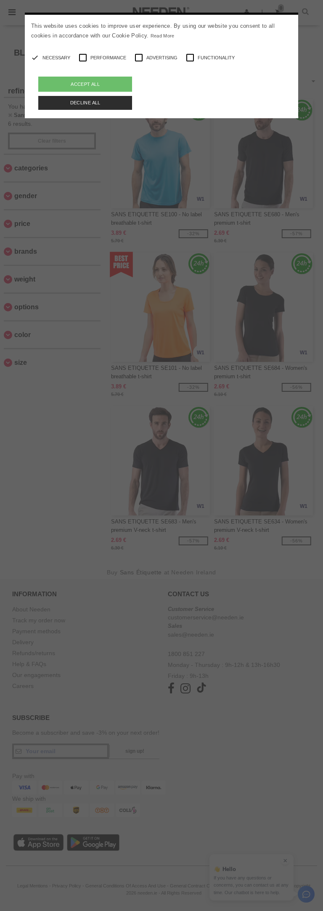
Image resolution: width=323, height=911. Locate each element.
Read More (163, 35)
